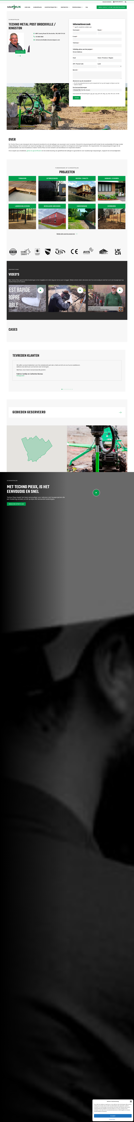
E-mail (75, 36)
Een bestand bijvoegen (80, 87)
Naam (100, 30)
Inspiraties (64, 7)
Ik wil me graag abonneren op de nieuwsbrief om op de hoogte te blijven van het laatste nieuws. (96, 83)
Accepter (112, 1116)
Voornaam (76, 30)
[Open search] (125, 2)
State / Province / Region (105, 58)
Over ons (27, 7)
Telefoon (76, 43)
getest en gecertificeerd (34, 151)
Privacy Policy (112, 1119)
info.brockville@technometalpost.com (48, 40)
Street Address (77, 52)
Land (99, 64)
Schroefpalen (37, 7)
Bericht (75, 70)
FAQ (87, 7)
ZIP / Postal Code (78, 64)
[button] (131, 1101)
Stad (74, 58)
